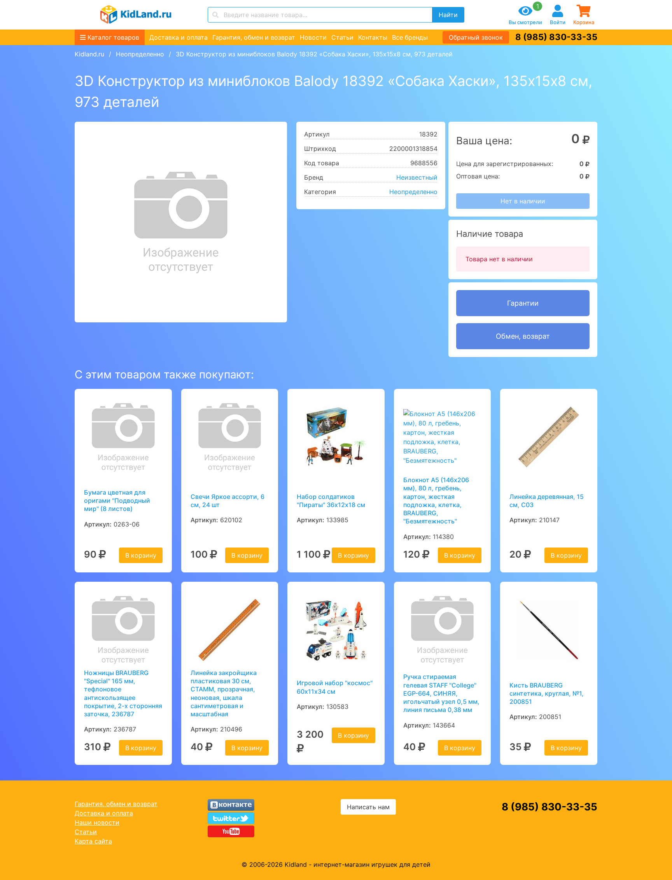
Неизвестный (417, 177)
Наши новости (97, 822)
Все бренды (410, 37)
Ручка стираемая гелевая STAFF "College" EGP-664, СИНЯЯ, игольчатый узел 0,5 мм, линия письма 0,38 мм (441, 693)
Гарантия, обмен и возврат (253, 37)
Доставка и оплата (178, 37)
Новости (313, 37)
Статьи (342, 37)
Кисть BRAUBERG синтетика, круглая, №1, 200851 (546, 693)
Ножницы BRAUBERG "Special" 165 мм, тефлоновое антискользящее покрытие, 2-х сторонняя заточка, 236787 (123, 693)
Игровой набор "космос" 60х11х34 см (335, 687)
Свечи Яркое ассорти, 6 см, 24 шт (227, 501)
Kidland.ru (89, 54)
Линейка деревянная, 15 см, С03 (546, 501)
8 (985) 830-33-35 (556, 37)
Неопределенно (140, 54)
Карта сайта (93, 841)
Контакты (372, 37)
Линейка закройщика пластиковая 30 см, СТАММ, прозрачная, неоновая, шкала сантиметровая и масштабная (224, 693)
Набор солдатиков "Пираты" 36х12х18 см (331, 501)
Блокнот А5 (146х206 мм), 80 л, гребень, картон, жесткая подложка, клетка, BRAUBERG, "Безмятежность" (436, 500)
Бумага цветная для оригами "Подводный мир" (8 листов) (117, 500)
